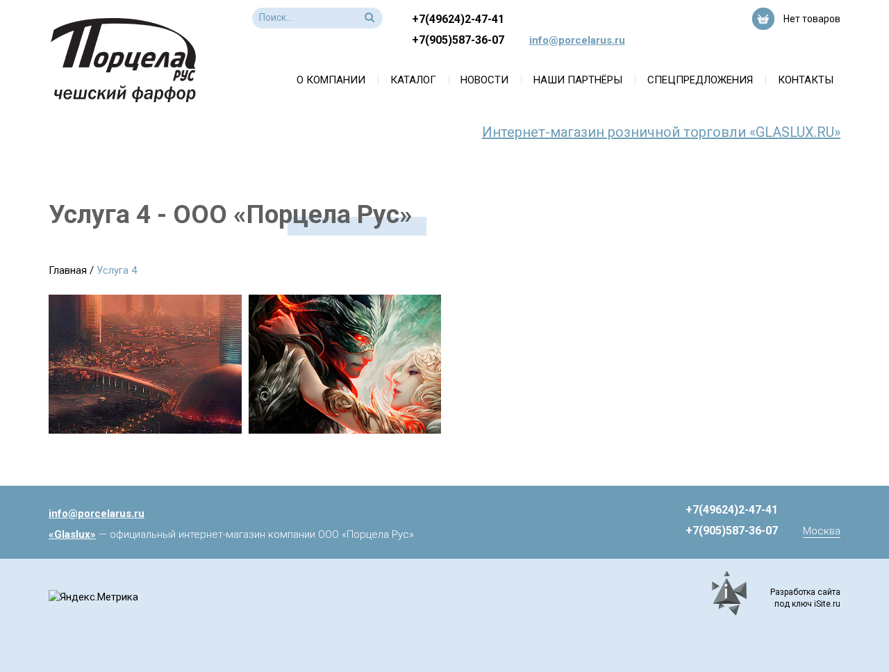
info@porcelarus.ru (577, 40)
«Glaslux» (72, 534)
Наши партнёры (577, 80)
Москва (821, 531)
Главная (68, 270)
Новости (484, 80)
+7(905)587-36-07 (458, 40)
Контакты (805, 80)
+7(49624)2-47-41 (458, 19)
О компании (331, 80)
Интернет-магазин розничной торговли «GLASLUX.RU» (661, 132)
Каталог (413, 80)
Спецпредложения (700, 80)
